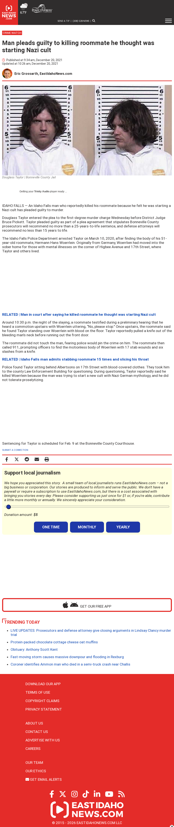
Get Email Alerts (45, 779)
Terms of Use (37, 692)
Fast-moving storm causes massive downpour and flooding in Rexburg (67, 657)
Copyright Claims (42, 701)
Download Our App (43, 684)
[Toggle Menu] (168, 20)
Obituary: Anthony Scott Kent (34, 649)
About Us (34, 723)
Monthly (87, 527)
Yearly (123, 527)
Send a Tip (63, 21)
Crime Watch (12, 32)
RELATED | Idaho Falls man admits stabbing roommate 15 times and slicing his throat (75, 359)
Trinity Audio (41, 191)
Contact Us (36, 732)
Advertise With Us (42, 740)
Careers (33, 748)
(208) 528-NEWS (81, 21)
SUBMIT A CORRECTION (15, 450)
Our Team (34, 762)
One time (51, 527)
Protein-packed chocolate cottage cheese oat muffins (54, 642)
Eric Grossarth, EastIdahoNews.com (43, 74)
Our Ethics (35, 771)
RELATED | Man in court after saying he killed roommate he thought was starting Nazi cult (79, 314)
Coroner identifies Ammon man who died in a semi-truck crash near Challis (70, 664)
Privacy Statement (43, 709)
